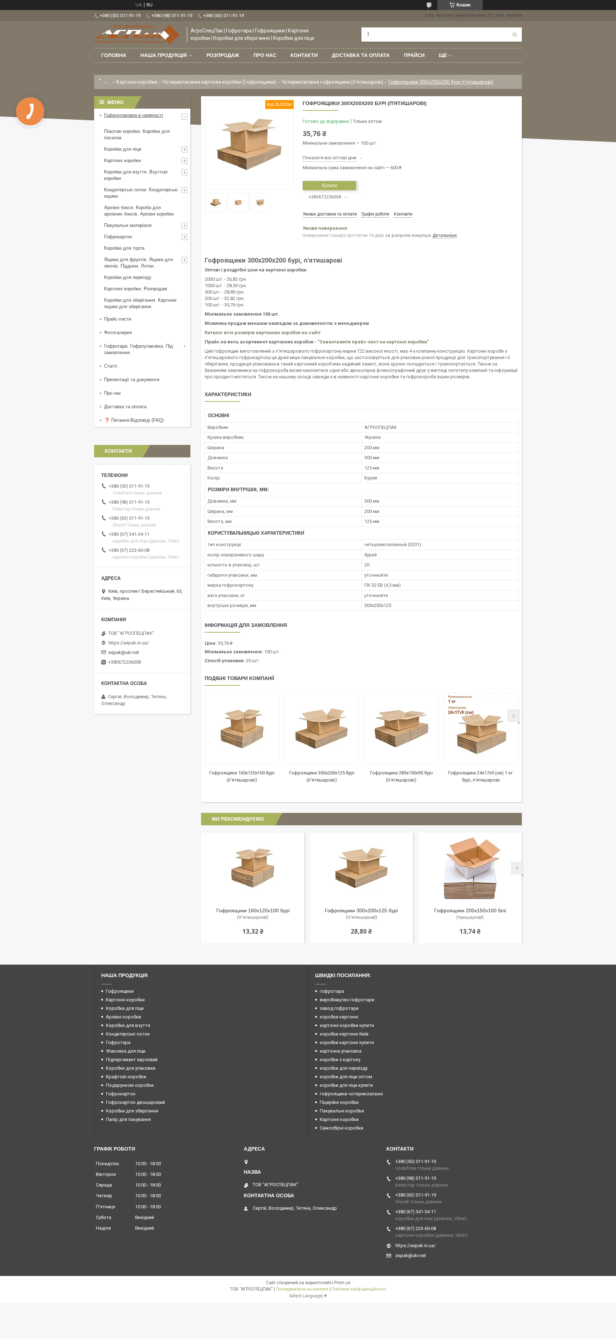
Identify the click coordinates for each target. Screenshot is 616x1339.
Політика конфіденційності (359, 1289)
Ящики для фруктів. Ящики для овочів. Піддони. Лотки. (138, 263)
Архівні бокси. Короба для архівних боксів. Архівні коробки (139, 211)
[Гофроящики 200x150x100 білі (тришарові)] (470, 868)
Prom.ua (342, 1282)
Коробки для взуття (128, 1025)
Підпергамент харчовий (132, 1059)
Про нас (264, 55)
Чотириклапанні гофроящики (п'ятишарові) (332, 82)
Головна (113, 55)
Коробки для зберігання (132, 1111)
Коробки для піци (122, 149)
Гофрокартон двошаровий (135, 1102)
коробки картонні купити (347, 1042)
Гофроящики (120, 991)
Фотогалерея (118, 332)
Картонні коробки (136, 82)
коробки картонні (339, 1016)
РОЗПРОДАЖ (222, 55)
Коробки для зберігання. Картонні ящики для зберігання (140, 303)
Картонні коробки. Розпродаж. (136, 288)
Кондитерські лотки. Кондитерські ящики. (141, 193)
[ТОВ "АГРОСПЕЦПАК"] (137, 35)
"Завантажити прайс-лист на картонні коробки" (373, 341)
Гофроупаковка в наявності (133, 115)
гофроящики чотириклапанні (351, 1093)
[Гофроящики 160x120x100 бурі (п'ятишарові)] (242, 729)
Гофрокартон (118, 236)
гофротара (332, 991)
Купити (329, 185)
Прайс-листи (117, 319)
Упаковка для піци (125, 1051)
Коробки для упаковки (130, 1068)
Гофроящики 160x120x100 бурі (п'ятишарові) (252, 914)
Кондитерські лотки (128, 1034)
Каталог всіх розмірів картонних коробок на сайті (262, 332)
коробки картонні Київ (344, 1034)
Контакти (304, 55)
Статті (110, 366)
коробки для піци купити (346, 1085)
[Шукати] (515, 34)
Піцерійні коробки (339, 1102)
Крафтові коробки (126, 1076)
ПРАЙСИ (414, 55)
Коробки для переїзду (128, 277)
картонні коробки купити (347, 1025)
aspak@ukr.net (123, 652)
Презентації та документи (131, 379)
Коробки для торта (124, 248)
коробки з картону (340, 1059)
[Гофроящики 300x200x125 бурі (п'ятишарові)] (321, 729)
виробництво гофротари (347, 999)
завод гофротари (339, 1008)
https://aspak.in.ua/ (128, 642)
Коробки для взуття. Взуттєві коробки (136, 175)
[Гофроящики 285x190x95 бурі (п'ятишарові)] (401, 729)
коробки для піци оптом (346, 1076)
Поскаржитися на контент (302, 1289)
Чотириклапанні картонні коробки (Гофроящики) (219, 82)
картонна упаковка (340, 1051)
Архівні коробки (123, 1016)
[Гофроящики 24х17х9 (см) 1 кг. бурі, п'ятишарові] (481, 729)
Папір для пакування (128, 1119)
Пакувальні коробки (342, 1111)
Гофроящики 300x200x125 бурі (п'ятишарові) (361, 914)
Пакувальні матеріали (128, 225)
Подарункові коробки (130, 1085)
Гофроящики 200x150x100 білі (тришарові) (470, 914)
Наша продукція (163, 55)
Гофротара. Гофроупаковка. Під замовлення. (138, 349)
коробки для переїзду (344, 1068)
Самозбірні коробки (341, 1128)
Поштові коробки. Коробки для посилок (137, 134)
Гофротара (118, 1042)
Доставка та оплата (361, 55)
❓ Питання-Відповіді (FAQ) (134, 420)
